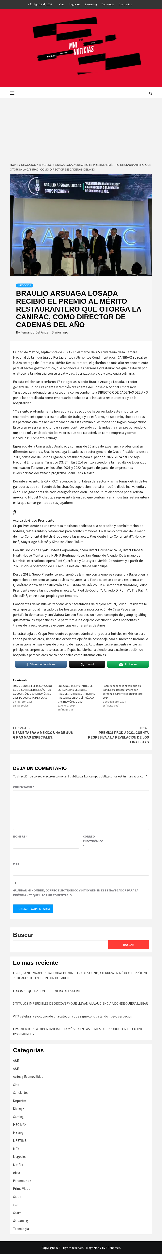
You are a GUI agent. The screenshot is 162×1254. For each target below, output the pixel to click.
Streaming (91, 4)
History (18, 1133)
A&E (16, 1060)
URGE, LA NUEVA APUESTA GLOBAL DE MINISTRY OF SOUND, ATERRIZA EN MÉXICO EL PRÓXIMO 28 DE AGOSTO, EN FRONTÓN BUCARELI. (80, 975)
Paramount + (22, 1181)
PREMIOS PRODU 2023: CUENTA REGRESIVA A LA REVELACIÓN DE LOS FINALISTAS (118, 735)
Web (16, 863)
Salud (17, 1197)
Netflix (18, 1165)
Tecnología (108, 4)
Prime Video (21, 1188)
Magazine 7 (93, 1248)
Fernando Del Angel (35, 332)
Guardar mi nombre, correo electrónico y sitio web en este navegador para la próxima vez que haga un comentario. (75, 892)
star (16, 1204)
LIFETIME (19, 1140)
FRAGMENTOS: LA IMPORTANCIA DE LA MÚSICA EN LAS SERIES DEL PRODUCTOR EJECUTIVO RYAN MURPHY (78, 1031)
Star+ (17, 1213)
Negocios (74, 4)
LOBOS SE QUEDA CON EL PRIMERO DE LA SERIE (47, 991)
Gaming (18, 1117)
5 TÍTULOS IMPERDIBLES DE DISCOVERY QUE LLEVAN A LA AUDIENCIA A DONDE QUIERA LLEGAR (80, 1003)
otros (17, 1172)
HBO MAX (19, 1124)
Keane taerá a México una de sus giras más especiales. (43, 732)
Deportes (19, 1101)
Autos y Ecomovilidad (28, 1076)
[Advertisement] (81, 127)
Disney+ (18, 1108)
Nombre (20, 836)
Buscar (23, 935)
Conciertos (125, 4)
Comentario (23, 787)
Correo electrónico (93, 841)
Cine (61, 4)
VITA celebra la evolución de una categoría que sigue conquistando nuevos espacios (72, 1016)
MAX (16, 1149)
